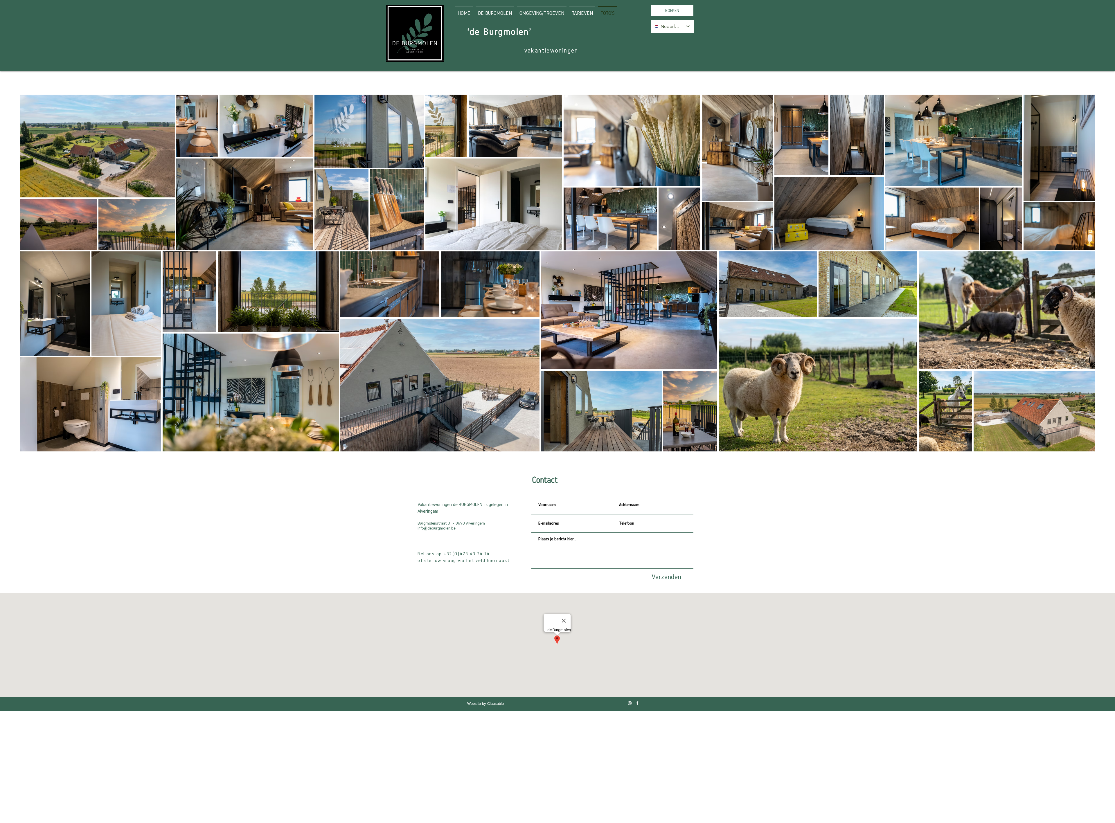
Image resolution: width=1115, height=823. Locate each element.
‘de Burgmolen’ (500, 32)
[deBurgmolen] (629, 703)
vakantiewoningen (551, 50)
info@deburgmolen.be (437, 528)
